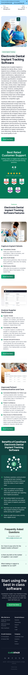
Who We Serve (5, 617)
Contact (17, 644)
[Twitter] (19, 658)
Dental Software (19, 617)
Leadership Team (19, 636)
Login (16, 629)
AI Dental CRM (5, 639)
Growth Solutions (6, 634)
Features (17, 620)
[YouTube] (8, 658)
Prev (4, 6)
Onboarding (18, 622)
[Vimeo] (23, 658)
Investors (17, 639)
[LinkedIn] (5, 658)
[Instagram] (16, 658)
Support (17, 624)
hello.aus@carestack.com (14, 538)
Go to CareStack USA (6, 3)
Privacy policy (14, 669)
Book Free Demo (14, 605)
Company (17, 634)
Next (23, 6)
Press (16, 641)
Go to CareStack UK (19, 3)
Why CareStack (5, 628)
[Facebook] (12, 658)
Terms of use (14, 667)
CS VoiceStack (5, 636)
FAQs (16, 627)
